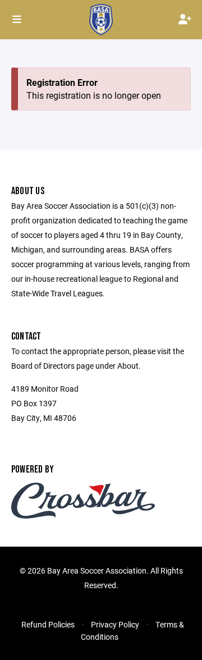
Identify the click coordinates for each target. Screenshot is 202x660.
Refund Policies (48, 624)
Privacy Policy (115, 624)
